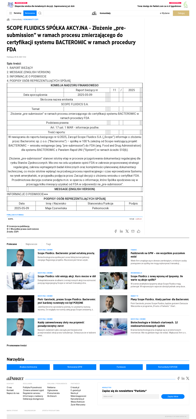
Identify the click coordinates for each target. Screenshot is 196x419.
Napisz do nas (13, 393)
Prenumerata (53, 393)
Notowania (30, 13)
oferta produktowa (51, 411)
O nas (9, 387)
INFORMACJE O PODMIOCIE (27, 194)
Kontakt (10, 390)
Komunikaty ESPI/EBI (167, 367)
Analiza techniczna (28, 367)
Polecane (12, 244)
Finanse (134, 250)
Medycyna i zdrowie (45, 250)
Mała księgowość (78, 396)
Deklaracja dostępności (33, 399)
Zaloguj (181, 13)
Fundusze (121, 367)
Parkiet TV (134, 296)
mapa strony (12, 411)
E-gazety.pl (76, 390)
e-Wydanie (165, 13)
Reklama (51, 387)
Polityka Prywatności (32, 387)
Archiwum (52, 396)
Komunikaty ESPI (31, 19)
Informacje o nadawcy (33, 396)
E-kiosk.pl (75, 387)
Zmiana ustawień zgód (33, 390)
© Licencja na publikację (18, 226)
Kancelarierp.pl (77, 399)
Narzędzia (15, 359)
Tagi (48, 244)
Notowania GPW (75, 367)
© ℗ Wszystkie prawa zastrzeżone (23, 229)
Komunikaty (105, 13)
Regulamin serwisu (31, 393)
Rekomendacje (136, 273)
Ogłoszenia (52, 390)
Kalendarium (30, 411)
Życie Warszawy (78, 405)
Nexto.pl (74, 393)
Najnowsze (31, 244)
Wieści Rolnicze (78, 402)
